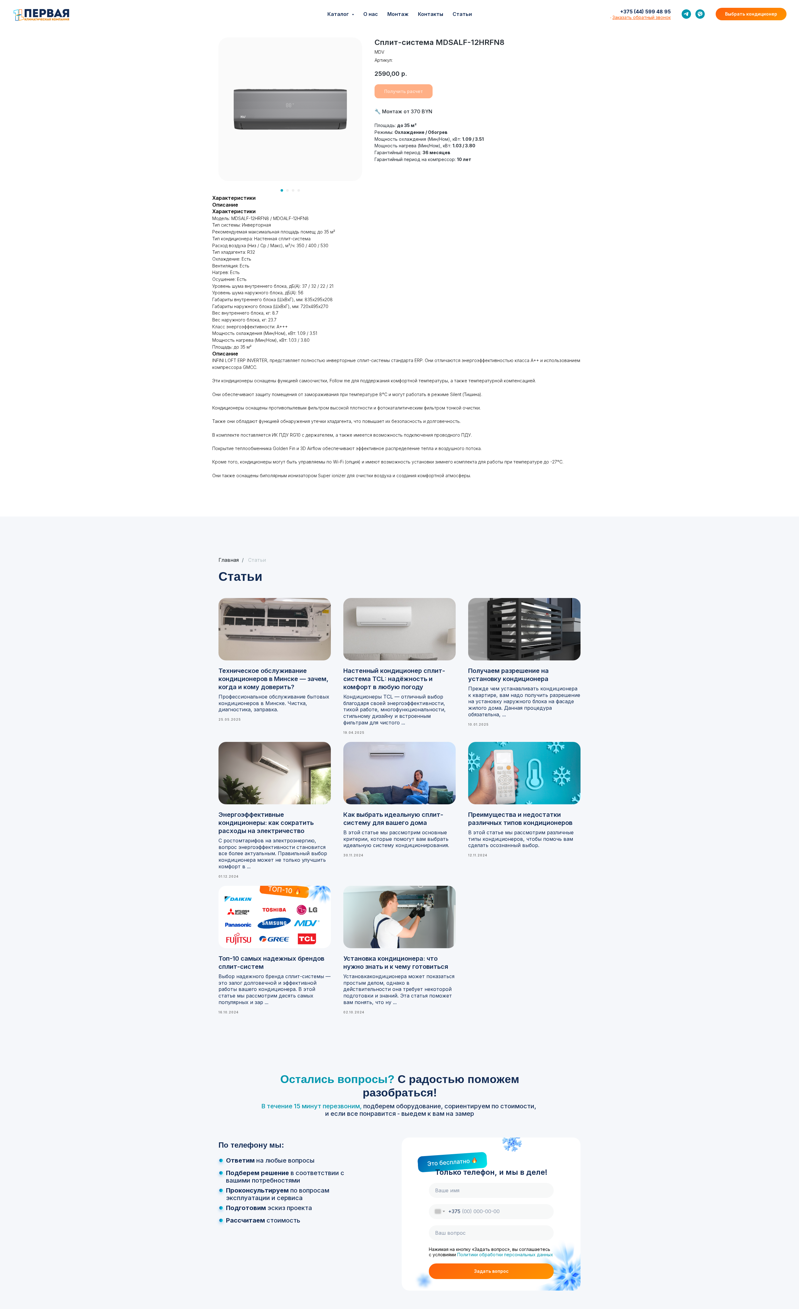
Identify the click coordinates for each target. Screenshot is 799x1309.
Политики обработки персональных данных (505, 1254)
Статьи (462, 14)
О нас (370, 14)
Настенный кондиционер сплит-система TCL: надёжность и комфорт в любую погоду (394, 679)
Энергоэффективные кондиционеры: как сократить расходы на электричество (266, 823)
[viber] (700, 14)
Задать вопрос (491, 1271)
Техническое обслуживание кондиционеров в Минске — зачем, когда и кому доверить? (273, 679)
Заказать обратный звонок (641, 17)
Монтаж (398, 14)
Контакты (430, 14)
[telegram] (686, 14)
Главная (228, 560)
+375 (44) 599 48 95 (645, 11)
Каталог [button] (338, 14)
